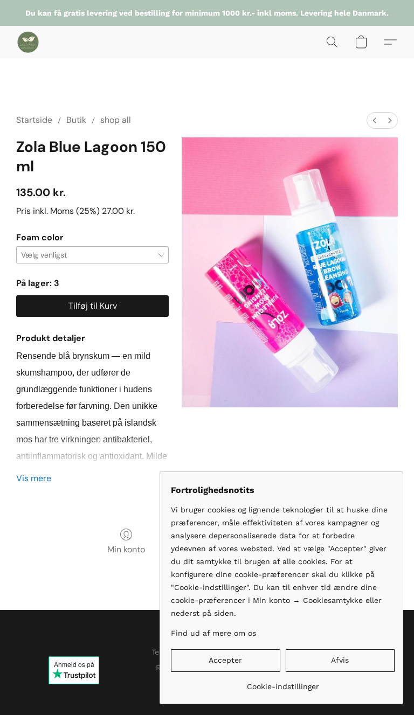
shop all (115, 120)
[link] (283, 682)
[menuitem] (374, 120)
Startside (34, 120)
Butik (76, 120)
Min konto (126, 549)
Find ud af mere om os (213, 633)
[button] (28, 42)
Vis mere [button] (33, 478)
